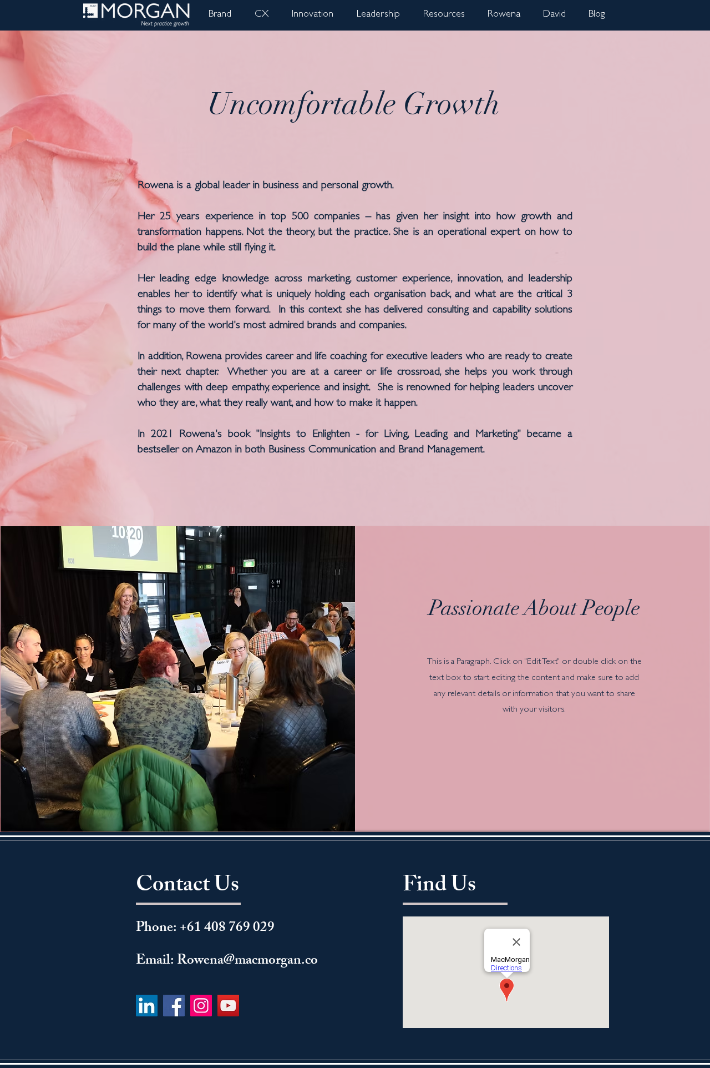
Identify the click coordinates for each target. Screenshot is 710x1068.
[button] (503, 15)
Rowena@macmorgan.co (247, 961)
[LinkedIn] (147, 1005)
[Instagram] (201, 1005)
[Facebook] (174, 1005)
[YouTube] (228, 1005)
